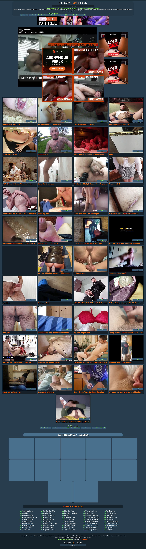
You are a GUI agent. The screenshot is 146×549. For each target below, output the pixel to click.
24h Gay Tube (47, 513)
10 (47, 15)
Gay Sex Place (47, 517)
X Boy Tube (26, 530)
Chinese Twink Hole (91, 521)
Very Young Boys (91, 511)
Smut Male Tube (69, 525)
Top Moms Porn (111, 517)
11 (51, 15)
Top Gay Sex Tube (49, 511)
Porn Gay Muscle (48, 519)
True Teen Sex (111, 515)
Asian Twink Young (91, 519)
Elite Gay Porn (69, 511)
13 (58, 15)
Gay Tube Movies (48, 515)
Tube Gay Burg (69, 519)
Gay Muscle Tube (27, 519)
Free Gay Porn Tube (70, 513)
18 (77, 15)
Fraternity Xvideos (28, 525)
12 (55, 15)
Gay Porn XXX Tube (50, 523)
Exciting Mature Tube (92, 517)
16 (69, 15)
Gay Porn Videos (48, 530)
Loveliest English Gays (29, 517)
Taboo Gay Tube (69, 530)
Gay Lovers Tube (27, 515)
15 (66, 15)
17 (73, 15)
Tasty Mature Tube (91, 527)
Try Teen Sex (110, 511)
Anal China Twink (91, 523)
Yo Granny (109, 519)
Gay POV (109, 527)
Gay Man (25, 513)
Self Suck (109, 530)
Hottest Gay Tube (27, 523)
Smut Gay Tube (69, 521)
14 (62, 15)
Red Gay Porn (89, 513)
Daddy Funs (47, 521)
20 (84, 15)
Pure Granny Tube (112, 521)
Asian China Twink (91, 525)
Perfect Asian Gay (112, 525)
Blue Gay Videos (48, 525)
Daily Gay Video (69, 517)
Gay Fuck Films (48, 527)
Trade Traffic (85, 539)
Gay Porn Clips (27, 521)
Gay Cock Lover (27, 511)
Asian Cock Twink (112, 523)
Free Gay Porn (69, 527)
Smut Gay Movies (70, 523)
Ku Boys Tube (26, 527)
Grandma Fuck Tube (91, 515)
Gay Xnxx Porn (111, 513)
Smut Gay (67, 515)
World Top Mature (91, 530)
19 (80, 15)
